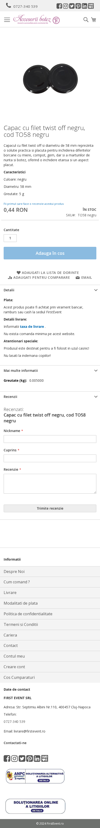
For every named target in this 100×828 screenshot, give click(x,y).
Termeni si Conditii (21, 624)
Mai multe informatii (21, 370)
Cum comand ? (17, 582)
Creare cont (14, 666)
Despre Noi (14, 571)
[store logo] (36, 19)
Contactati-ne (15, 742)
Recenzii (10, 396)
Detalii (9, 290)
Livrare (10, 592)
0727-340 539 (25, 6)
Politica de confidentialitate (28, 613)
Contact (11, 645)
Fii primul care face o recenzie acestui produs (34, 203)
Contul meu (14, 656)
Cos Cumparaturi (19, 677)
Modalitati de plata (21, 603)
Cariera (10, 635)
